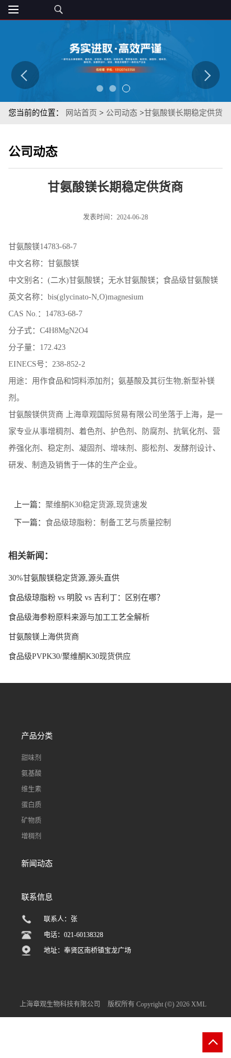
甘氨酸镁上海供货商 (43, 637)
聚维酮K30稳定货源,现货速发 (96, 504)
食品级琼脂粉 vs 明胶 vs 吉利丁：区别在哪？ (86, 597)
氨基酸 (31, 774)
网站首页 (81, 113)
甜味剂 (31, 758)
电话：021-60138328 (73, 935)
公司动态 (121, 113)
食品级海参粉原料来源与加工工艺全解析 (79, 617)
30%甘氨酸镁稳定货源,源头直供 (63, 578)
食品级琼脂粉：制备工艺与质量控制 (108, 522)
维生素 (31, 789)
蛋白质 (31, 805)
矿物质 (31, 821)
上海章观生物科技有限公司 (60, 1004)
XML (198, 1004)
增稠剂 (31, 836)
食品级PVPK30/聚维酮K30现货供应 (69, 656)
